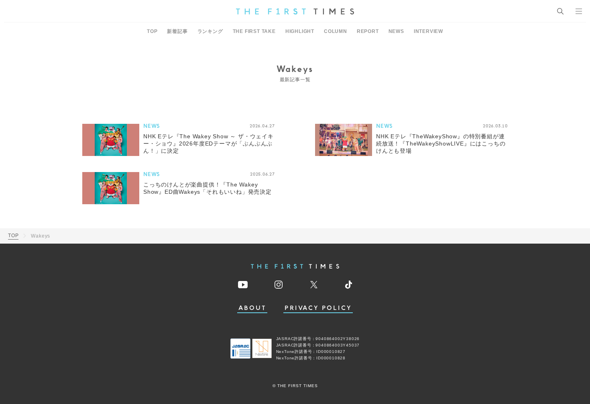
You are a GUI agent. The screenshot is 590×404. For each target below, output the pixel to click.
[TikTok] (348, 285)
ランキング (210, 31)
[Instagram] (279, 285)
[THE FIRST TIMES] (295, 11)
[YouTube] (243, 284)
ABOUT (252, 308)
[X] (313, 284)
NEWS (396, 31)
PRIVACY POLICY (318, 308)
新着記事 (177, 31)
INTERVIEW (428, 31)
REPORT (368, 31)
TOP (152, 31)
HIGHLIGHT (299, 31)
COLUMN (335, 31)
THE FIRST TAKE (254, 31)
